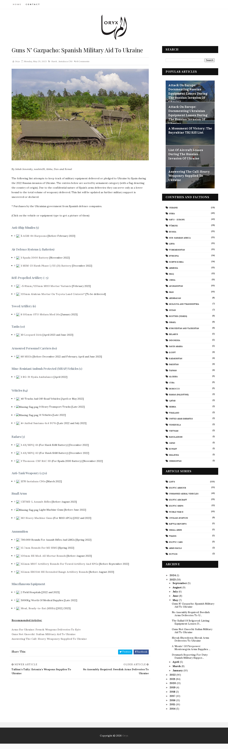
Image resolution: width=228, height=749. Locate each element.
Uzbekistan (175, 461)
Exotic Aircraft (178, 500)
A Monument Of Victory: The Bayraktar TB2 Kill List (190, 130)
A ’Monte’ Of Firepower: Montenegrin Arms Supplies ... (191, 648)
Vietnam (173, 431)
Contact (33, 4)
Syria (172, 213)
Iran (171, 292)
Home (17, 4)
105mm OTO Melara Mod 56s (41, 314)
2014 (173, 708)
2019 (173, 687)
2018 (173, 691)
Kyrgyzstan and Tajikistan (184, 328)
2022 (173, 674)
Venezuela (175, 425)
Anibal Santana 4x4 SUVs (40, 423)
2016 (173, 700)
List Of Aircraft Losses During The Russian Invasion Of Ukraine (185, 154)
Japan (172, 443)
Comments (82, 61)
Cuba (171, 382)
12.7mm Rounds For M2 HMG (39, 547)
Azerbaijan (175, 298)
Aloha (49, 169)
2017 (173, 696)
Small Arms (175, 530)
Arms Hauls (175, 548)
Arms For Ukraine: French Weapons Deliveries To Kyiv (46, 629)
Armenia (173, 268)
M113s (28, 356)
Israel (172, 322)
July (176, 591)
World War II (176, 512)
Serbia (172, 406)
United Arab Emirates (181, 418)
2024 (173, 575)
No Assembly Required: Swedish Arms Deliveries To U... (191, 614)
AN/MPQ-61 (30, 444)
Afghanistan (176, 286)
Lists (172, 481)
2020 (173, 683)
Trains (172, 536)
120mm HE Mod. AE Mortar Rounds (43, 555)
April (176, 661)
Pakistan (174, 364)
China (172, 280)
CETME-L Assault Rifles (36, 501)
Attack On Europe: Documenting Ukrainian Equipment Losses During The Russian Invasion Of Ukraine (187, 115)
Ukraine (173, 207)
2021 (173, 679)
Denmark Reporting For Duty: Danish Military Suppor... (190, 656)
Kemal (68, 169)
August (177, 587)
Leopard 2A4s (33, 334)
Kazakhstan (175, 358)
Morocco (174, 388)
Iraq (171, 274)
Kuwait (173, 449)
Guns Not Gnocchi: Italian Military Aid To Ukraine (44, 634)
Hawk (54, 61)
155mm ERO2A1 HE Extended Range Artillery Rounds (54, 571)
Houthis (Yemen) (178, 316)
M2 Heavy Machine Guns (36, 517)
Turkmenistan (177, 250)
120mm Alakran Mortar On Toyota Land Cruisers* (53, 293)
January (178, 670)
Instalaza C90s (36, 481)
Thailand (174, 413)
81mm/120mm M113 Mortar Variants (47, 285)
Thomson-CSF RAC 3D (37, 460)
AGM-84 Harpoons (35, 235)
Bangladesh (175, 437)
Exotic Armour (177, 488)
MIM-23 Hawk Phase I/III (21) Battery (47, 265)
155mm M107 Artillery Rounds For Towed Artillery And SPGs (59, 563)
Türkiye (173, 225)
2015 (173, 704)
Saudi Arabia (176, 346)
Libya (172, 243)
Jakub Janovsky (24, 169)
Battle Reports (177, 524)
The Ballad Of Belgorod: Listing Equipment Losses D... (190, 622)
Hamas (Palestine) (179, 394)
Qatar (172, 400)
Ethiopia (174, 256)
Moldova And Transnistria (184, 304)
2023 (173, 579)
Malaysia (174, 455)
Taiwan (173, 370)
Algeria (173, 376)
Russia (172, 232)
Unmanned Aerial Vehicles (183, 493)
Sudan (172, 310)
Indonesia (174, 340)
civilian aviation (178, 518)
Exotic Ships (176, 506)
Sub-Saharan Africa (180, 238)
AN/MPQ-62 (30, 452)
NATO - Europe (177, 219)
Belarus (173, 334)
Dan (56, 169)
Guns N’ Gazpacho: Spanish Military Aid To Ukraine (193, 605)
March (177, 666)
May (176, 600)
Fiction (173, 554)
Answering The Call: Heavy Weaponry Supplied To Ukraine (49, 638)
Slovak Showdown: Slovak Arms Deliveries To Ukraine (190, 639)
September (180, 583)
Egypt (172, 352)
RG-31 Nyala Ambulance (38, 376)
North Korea (176, 262)
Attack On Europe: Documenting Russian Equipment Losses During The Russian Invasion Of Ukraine (187, 93)
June (176, 595)
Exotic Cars (176, 542)
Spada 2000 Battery (36, 257)
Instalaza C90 (65, 61)
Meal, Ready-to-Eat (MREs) (38, 608)
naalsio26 (39, 169)
